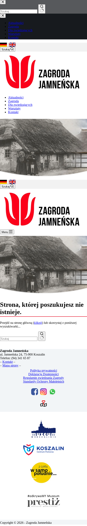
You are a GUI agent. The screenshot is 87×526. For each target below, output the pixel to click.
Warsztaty (14, 108)
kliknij (38, 322)
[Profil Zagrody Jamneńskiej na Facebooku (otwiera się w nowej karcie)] (34, 391)
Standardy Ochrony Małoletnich (43, 381)
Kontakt (13, 112)
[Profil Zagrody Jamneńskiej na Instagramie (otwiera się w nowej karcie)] (43, 391)
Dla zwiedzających (20, 104)
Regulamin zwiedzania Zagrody (43, 378)
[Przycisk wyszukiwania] (41, 336)
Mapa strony (10, 365)
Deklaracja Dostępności (43, 374)
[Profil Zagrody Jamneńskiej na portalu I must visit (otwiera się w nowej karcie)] (43, 403)
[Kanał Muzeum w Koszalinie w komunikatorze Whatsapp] (52, 391)
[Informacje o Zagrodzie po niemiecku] (3, 45)
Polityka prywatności (43, 370)
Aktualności (15, 97)
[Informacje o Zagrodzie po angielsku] (12, 45)
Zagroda (13, 101)
